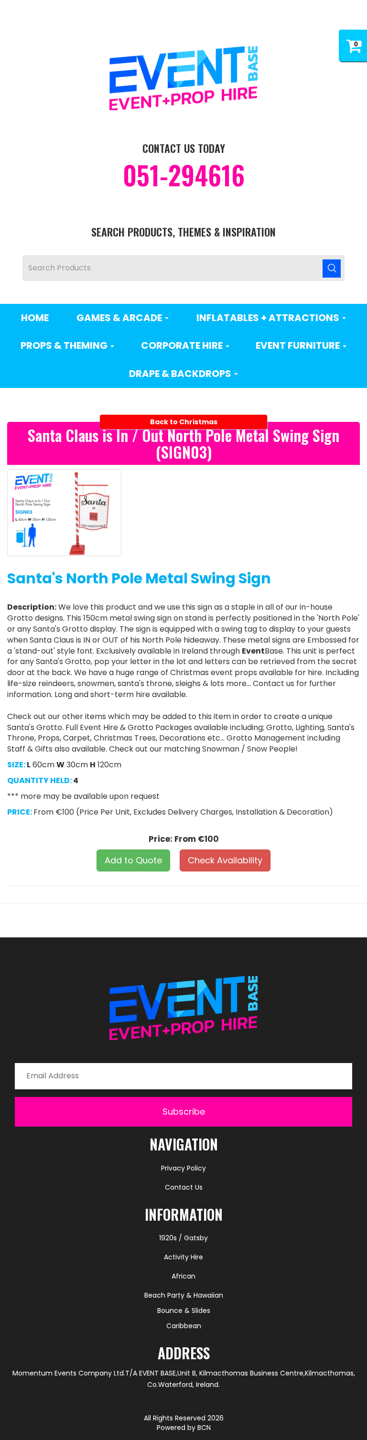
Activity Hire (183, 1257)
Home (35, 317)
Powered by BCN (184, 1427)
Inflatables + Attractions (268, 317)
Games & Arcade (120, 317)
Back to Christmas (183, 422)
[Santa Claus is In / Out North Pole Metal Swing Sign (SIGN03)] (64, 513)
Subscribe (183, 1112)
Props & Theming (65, 345)
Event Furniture (299, 345)
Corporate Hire (183, 345)
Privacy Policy (183, 1168)
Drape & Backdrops (181, 373)
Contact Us (184, 1187)
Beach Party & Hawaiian (183, 1295)
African (183, 1276)
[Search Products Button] (332, 268)
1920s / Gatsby (183, 1238)
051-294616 (184, 175)
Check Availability (225, 860)
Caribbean (183, 1326)
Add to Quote (133, 860)
